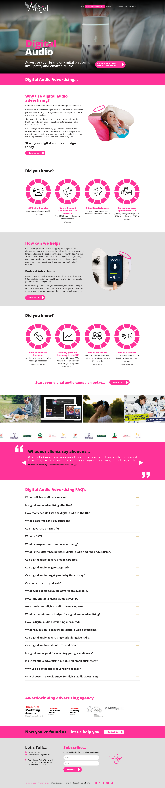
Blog (126, 6)
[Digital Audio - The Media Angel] (36, 7)
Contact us (34, 153)
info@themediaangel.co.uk (39, 754)
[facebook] (103, 783)
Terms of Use (30, 783)
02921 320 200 (34, 752)
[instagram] (100, 783)
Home (82, 6)
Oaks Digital (85, 783)
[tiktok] (112, 783)
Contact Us (132, 6)
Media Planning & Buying (94, 6)
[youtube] (107, 783)
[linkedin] (96, 783)
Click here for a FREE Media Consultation (106, 64)
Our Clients (119, 6)
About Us (109, 6)
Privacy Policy (43, 783)
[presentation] (24, 463)
